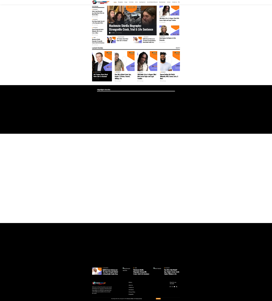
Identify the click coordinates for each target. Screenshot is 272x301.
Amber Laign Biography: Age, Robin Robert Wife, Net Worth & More (98, 13)
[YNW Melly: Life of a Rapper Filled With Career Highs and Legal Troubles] (169, 11)
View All (177, 47)
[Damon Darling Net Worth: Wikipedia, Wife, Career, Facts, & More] (170, 61)
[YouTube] (174, 287)
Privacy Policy (130, 298)
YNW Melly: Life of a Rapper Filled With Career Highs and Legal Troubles (169, 19)
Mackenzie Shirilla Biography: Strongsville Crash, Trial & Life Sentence (98, 41)
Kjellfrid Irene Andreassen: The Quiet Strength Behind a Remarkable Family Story (149, 40)
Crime (94, 37)
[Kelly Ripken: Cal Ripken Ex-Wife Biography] (169, 30)
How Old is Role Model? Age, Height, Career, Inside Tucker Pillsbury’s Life (171, 272)
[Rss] (176, 287)
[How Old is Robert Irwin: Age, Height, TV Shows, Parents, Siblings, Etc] (125, 61)
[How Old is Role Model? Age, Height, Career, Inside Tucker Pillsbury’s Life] (158, 271)
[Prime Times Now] (101, 2)
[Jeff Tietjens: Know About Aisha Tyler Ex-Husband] (111, 40)
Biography (95, 9)
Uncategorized (98, 72)
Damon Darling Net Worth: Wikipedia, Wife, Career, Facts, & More (97, 31)
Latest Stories (97, 48)
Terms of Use (139, 298)
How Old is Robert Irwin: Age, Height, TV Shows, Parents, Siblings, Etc (123, 76)
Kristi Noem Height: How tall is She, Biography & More (98, 22)
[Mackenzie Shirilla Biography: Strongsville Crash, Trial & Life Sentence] (127, 271)
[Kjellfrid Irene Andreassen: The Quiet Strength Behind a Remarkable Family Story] (137, 40)
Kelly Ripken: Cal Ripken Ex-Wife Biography (167, 39)
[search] (179, 2)
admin (113, 32)
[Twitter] (172, 287)
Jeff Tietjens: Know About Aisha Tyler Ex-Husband (122, 39)
